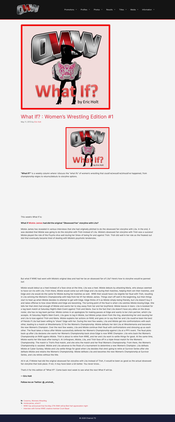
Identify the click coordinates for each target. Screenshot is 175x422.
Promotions (69, 9)
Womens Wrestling (39, 401)
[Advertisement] (87, 198)
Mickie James (36, 223)
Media (133, 9)
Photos (97, 9)
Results (109, 9)
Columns (27, 401)
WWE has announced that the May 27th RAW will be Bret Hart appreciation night (56, 406)
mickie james (29, 403)
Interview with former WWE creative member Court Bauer (46, 408)
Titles (121, 9)
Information (147, 9)
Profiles (84, 9)
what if (37, 403)
